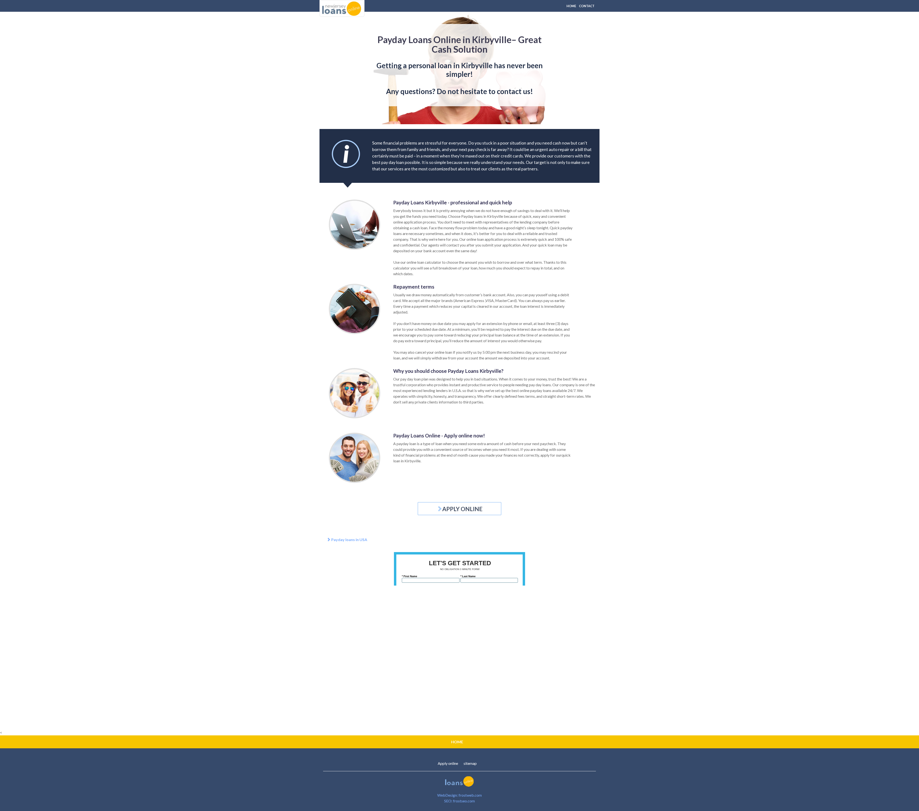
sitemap (470, 763)
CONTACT (586, 6)
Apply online (448, 763)
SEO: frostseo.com (459, 801)
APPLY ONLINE (462, 508)
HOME (571, 6)
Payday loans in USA (349, 539)
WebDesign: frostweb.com (459, 795)
